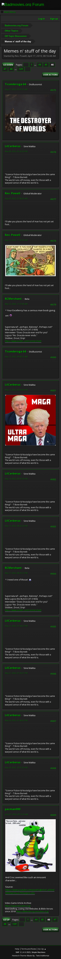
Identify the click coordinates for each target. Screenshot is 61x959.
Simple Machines (38, 952)
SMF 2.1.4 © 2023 (23, 952)
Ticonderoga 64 (15, 84)
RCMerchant (13, 299)
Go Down (8, 64)
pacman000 (12, 809)
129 (21, 69)
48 (11, 69)
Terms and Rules (28, 949)
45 (46, 64)
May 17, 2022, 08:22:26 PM (16, 526)
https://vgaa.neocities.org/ (18, 905)
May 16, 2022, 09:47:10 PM (16, 478)
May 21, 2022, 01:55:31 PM (16, 673)
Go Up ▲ (42, 949)
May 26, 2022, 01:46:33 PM (16, 720)
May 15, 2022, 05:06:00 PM (16, 389)
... (35, 64)
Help (17, 949)
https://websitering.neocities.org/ (32, 911)
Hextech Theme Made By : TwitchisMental (30, 955)
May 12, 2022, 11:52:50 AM (16, 240)
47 (5, 69)
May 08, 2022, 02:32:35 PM (16, 151)
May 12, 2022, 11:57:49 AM (16, 304)
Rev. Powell (12, 193)
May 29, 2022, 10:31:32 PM (16, 767)
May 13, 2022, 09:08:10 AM (16, 356)
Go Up (6, 919)
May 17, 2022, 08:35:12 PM (16, 573)
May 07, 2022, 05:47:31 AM (16, 89)
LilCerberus (13, 146)
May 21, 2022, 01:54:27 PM (16, 626)
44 (39, 64)
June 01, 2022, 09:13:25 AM (16, 814)
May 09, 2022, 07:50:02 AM (16, 198)
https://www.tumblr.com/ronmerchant (23, 341)
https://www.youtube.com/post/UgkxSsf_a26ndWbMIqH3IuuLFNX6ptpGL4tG (29, 891)
